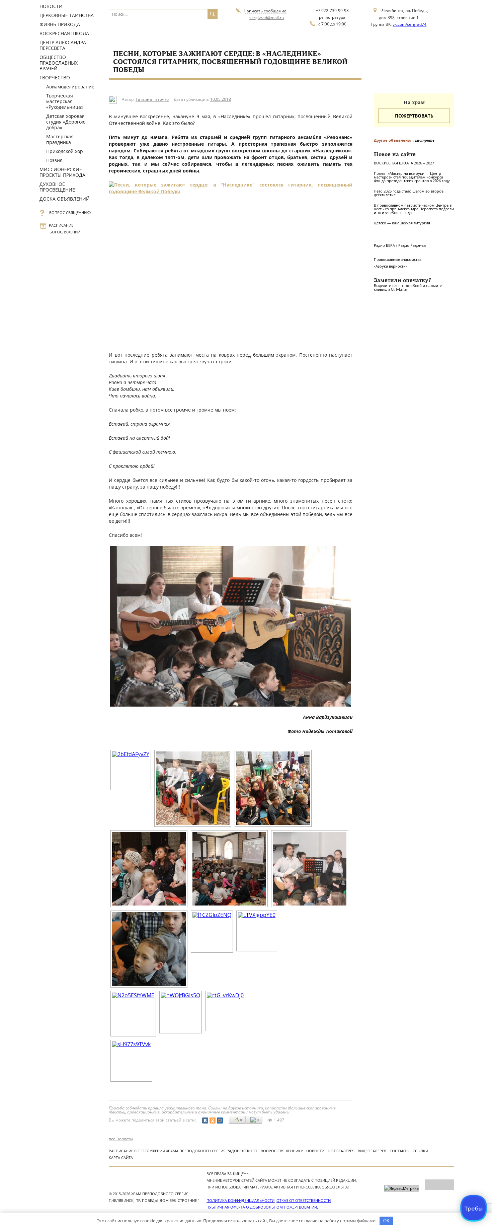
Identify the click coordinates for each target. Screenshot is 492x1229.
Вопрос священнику (70, 212)
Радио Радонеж (412, 245)
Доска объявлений (64, 199)
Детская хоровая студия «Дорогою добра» (66, 121)
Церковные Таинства (66, 15)
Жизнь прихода (59, 24)
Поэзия (54, 160)
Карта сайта (121, 1157)
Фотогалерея (341, 1150)
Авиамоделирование (70, 86)
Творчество (54, 77)
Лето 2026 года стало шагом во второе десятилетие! (408, 193)
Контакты (399, 1150)
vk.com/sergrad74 (409, 24)
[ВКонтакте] (205, 1120)
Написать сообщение (265, 11)
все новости (121, 1139)
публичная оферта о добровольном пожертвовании (262, 1207)
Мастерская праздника (60, 139)
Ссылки (420, 1150)
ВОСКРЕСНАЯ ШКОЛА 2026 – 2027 (404, 162)
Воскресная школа (64, 33)
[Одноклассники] (213, 1120)
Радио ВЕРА (384, 245)
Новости (51, 6)
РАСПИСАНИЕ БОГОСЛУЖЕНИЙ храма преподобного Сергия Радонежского (183, 1150)
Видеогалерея (372, 1150)
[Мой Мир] (220, 1120)
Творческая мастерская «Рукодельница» (64, 101)
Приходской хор (64, 151)
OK (386, 1220)
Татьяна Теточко (152, 99)
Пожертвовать (414, 116)
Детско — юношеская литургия (402, 222)
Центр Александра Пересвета (62, 45)
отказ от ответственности (303, 1200)
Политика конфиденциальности (240, 1200)
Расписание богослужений (65, 228)
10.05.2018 (220, 99)
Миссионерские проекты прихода (62, 172)
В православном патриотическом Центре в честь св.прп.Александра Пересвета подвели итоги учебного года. (414, 209)
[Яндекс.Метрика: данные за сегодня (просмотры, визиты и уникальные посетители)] (401, 1188)
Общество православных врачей (58, 62)
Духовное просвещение (57, 187)
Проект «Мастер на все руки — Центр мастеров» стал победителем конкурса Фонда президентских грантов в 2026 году (412, 177)
